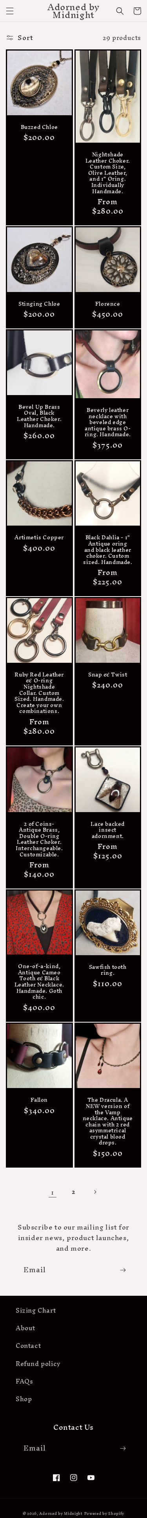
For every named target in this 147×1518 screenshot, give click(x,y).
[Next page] (94, 1192)
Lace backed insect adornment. (108, 830)
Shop (24, 1399)
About (25, 1328)
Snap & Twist (107, 675)
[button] (9, 11)
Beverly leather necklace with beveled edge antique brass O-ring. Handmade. (108, 422)
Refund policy (38, 1364)
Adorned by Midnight (60, 1513)
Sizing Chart (36, 1310)
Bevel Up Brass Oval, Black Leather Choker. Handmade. (39, 416)
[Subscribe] (122, 1270)
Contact (28, 1345)
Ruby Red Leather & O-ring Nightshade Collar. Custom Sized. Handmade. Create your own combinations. (39, 693)
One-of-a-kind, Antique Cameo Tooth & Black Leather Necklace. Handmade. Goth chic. (39, 981)
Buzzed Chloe (39, 127)
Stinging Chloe (39, 304)
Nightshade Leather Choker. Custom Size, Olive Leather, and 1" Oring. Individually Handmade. (107, 173)
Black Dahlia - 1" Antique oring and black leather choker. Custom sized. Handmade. (107, 550)
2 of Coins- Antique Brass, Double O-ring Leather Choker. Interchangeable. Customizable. (39, 839)
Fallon (39, 1100)
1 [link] (52, 1192)
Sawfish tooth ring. (108, 970)
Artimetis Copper (39, 538)
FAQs (24, 1381)
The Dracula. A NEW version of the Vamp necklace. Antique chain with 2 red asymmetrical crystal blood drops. (108, 1121)
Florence (107, 304)
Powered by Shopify (104, 1513)
